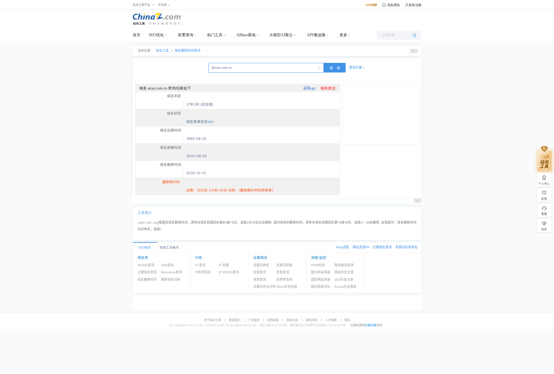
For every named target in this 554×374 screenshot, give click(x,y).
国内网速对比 (320, 286)
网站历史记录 (344, 272)
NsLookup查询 (171, 272)
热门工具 (214, 35)
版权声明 (311, 320)
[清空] (319, 67)
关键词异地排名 (406, 247)
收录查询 (259, 279)
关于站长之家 (212, 320)
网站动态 (292, 320)
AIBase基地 (246, 35)
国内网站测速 (320, 272)
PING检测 (318, 265)
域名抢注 (328, 88)
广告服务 (254, 320)
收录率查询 (284, 279)
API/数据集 (316, 35)
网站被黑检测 (344, 265)
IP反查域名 (203, 272)
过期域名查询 (382, 247)
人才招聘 (331, 320)
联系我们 (234, 320)
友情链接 (273, 320)
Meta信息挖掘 (286, 286)
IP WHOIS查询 (229, 272)
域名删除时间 (147, 279)
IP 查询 (200, 265)
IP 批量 (224, 265)
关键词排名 (261, 265)
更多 (343, 35)
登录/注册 (415, 5)
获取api (309, 88)
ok (211, 122)
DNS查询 (167, 265)
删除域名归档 (170, 279)
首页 (136, 35)
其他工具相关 (169, 247)
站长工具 (162, 50)
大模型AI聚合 (281, 35)
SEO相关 (144, 247)
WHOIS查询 (146, 265)
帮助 (347, 320)
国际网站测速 (320, 279)
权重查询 (185, 35)
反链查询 (259, 272)
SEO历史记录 (343, 279)
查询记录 (355, 67)
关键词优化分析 (264, 286)
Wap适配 (342, 247)
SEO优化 (156, 35)
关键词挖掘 (284, 265)
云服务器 (370, 325)
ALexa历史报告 (345, 286)
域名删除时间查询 (187, 50)
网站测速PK (361, 247)
